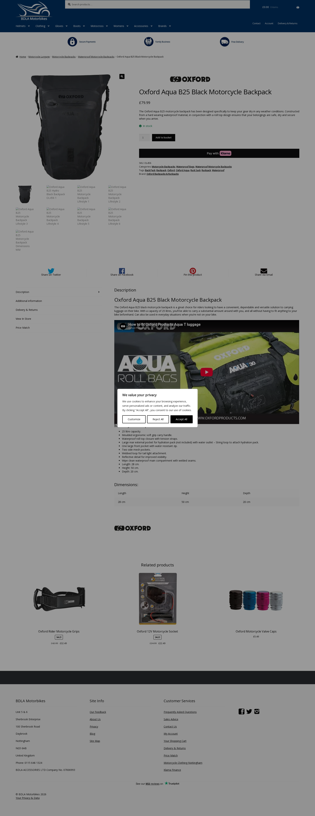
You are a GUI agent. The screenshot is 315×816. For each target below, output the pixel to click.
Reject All (158, 419)
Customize (134, 419)
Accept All (181, 419)
